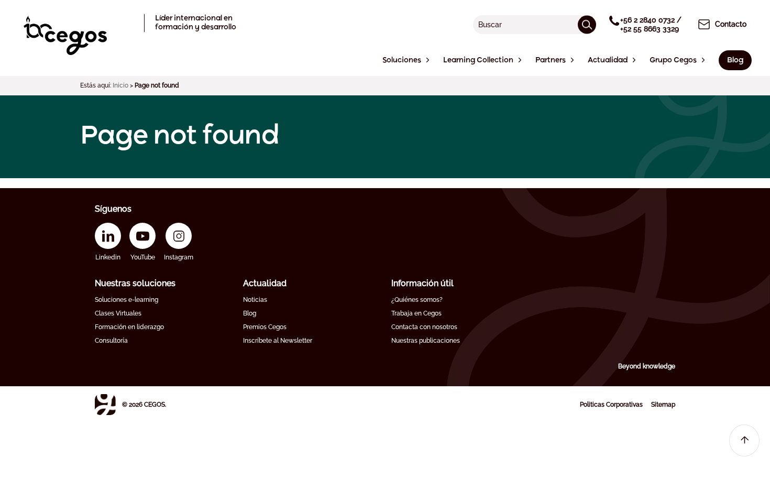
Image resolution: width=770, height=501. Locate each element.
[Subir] (744, 440)
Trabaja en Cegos (416, 313)
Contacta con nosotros (424, 327)
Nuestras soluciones (135, 283)
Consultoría (111, 340)
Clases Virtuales (118, 313)
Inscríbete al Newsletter (277, 340)
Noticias (255, 299)
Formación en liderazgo (129, 327)
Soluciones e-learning (126, 299)
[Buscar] (587, 24)
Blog (249, 313)
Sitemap (663, 404)
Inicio (120, 85)
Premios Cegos (265, 327)
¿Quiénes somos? (417, 299)
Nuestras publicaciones (425, 340)
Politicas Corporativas (611, 404)
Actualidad (265, 283)
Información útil (422, 283)
